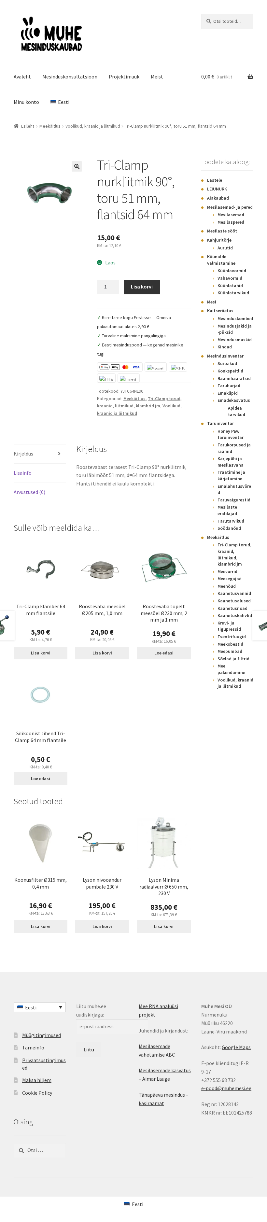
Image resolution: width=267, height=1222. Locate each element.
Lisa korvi (142, 286)
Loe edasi (164, 653)
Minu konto (26, 102)
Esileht (27, 126)
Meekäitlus (50, 126)
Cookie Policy (37, 1092)
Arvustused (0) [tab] (29, 492)
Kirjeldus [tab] (23, 453)
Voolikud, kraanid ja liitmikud (92, 126)
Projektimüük (124, 76)
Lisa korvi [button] (40, 653)
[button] (77, 166)
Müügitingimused (41, 1035)
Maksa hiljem (36, 1080)
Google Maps (236, 1047)
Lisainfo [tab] (23, 473)
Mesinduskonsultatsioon (69, 76)
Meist (157, 76)
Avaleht (22, 76)
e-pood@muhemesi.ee (226, 1088)
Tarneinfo (33, 1047)
